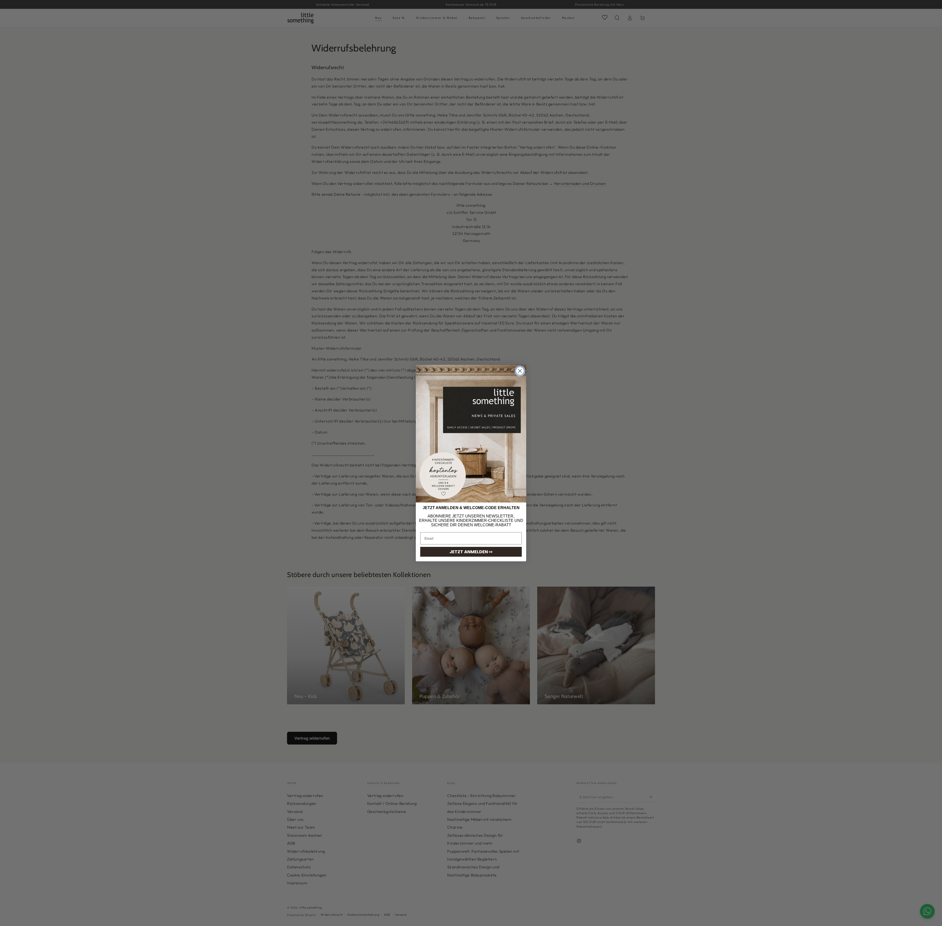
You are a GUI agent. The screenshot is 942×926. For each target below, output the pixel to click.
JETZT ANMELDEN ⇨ (471, 552)
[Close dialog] (520, 371)
